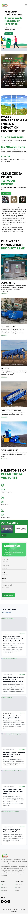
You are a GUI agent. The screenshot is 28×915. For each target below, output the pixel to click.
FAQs (3, 893)
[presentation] (2, 535)
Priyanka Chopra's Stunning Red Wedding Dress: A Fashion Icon (14, 754)
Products (4, 890)
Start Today (8, 33)
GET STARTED (6, 193)
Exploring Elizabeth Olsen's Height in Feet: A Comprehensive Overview (13, 679)
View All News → (6, 612)
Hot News (22, 633)
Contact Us (19, 887)
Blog (17, 890)
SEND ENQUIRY (8, 595)
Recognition (19, 884)
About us (4, 887)
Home (3, 884)
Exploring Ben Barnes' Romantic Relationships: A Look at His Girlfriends (13, 639)
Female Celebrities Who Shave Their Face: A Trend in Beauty (13, 791)
